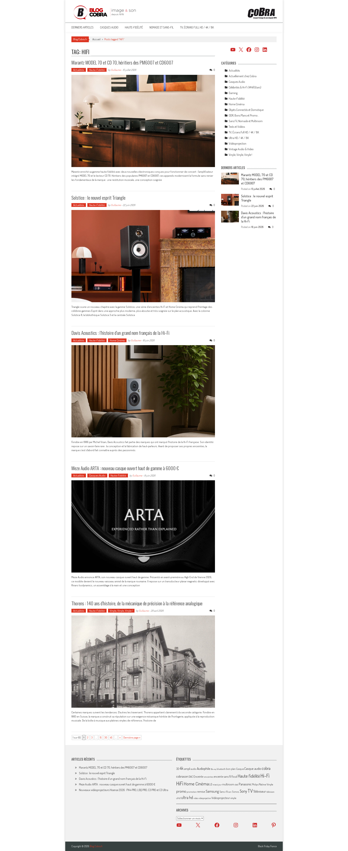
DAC (191, 776)
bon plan (231, 769)
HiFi (179, 783)
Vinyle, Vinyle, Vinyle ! (121, 610)
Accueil (96, 39)
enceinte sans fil (222, 776)
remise (201, 791)
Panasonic (245, 784)
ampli (187, 769)
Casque (240, 768)
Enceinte (199, 776)
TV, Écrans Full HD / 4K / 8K (197, 27)
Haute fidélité (249, 776)
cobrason (182, 776)
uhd (178, 798)
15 (101, 737)
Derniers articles (82, 27)
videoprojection (204, 798)
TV (250, 791)
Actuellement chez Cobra (242, 76)
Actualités (78, 70)
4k (181, 768)
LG (210, 784)
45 (111, 737)
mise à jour (217, 784)
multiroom (228, 784)
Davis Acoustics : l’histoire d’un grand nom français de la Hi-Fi (120, 332)
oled (236, 784)
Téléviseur (259, 791)
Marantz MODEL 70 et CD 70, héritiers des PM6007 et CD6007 (122, 62)
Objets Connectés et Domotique (246, 110)
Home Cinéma (117, 340)
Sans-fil (223, 791)
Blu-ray (213, 769)
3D (177, 769)
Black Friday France (267, 846)
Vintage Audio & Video (241, 149)
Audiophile (203, 768)
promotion (192, 791)
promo (181, 791)
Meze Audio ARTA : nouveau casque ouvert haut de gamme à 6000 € (125, 468)
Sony (243, 791)
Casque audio (252, 769)
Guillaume (116, 69)
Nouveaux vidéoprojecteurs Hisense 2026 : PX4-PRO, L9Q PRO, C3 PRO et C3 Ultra (123, 790)
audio (193, 768)
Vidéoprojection (237, 143)
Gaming (233, 93)
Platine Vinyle (266, 784)
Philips (255, 784)
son (229, 791)
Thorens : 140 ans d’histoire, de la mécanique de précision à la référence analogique (136, 603)
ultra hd (187, 797)
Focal (234, 776)
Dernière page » (131, 737)
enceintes (208, 776)
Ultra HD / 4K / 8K (239, 138)
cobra (266, 768)
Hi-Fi (265, 775)
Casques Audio (109, 27)
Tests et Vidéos (237, 126)
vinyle (233, 798)
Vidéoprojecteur (221, 798)
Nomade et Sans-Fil (162, 27)
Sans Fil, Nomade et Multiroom (246, 121)
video (196, 798)
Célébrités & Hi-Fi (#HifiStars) (245, 87)
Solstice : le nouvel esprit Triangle (98, 197)
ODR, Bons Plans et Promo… (244, 115)
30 (105, 737)
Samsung (212, 791)
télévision (270, 791)
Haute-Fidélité (134, 27)
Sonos (235, 791)
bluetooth (221, 768)
